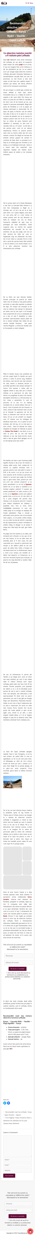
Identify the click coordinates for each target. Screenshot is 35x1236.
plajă (20, 64)
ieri (8, 60)
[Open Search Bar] (26, 3)
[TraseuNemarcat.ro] (4, 3)
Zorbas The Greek (11, 431)
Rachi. (5, 916)
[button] (12, 861)
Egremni (15, 494)
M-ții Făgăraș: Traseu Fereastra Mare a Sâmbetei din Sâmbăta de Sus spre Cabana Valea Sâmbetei (17, 1120)
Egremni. (29, 484)
